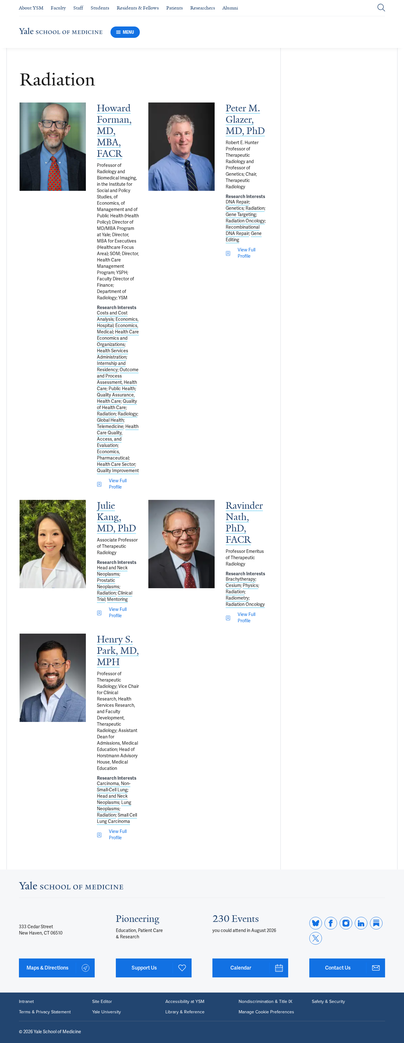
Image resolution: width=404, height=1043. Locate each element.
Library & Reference (185, 1012)
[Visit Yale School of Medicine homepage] (71, 887)
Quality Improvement (118, 470)
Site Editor (102, 1001)
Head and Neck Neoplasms (112, 571)
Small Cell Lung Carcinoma (117, 818)
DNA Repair (237, 202)
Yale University (106, 1012)
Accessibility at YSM (184, 1001)
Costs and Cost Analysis (112, 316)
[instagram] (346, 923)
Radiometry (237, 598)
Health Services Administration (112, 354)
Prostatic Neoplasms (108, 583)
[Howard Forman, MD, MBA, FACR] (53, 147)
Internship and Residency (111, 366)
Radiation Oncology (245, 221)
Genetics (235, 208)
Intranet (26, 1001)
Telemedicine (110, 426)
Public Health (122, 388)
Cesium (233, 585)
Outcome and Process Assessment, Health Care (118, 379)
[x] (315, 938)
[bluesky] (315, 923)
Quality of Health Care (117, 404)
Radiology (127, 414)
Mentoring (117, 599)
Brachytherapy (240, 579)
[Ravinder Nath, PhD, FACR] (181, 544)
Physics (250, 585)
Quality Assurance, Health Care (116, 398)
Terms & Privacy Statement (45, 1012)
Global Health (110, 420)
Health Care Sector (116, 464)
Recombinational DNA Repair (242, 230)
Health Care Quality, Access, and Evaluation (118, 436)
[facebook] (330, 923)
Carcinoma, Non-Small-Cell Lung (113, 787)
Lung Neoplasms (114, 806)
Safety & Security (328, 1001)
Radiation (106, 414)
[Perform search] (381, 8)
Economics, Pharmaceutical (113, 455)
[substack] (376, 923)
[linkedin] (361, 923)
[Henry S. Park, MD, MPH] (53, 678)
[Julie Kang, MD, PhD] (53, 544)
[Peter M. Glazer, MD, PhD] (181, 147)
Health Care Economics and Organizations (118, 338)
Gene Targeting (241, 214)
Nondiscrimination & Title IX (265, 1001)
